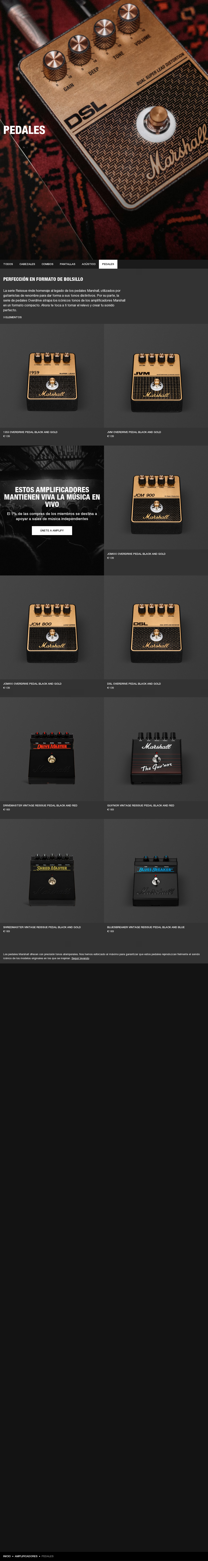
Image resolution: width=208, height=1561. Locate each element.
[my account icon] (184, 18)
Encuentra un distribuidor (162, 8)
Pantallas (67, 264)
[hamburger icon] (197, 18)
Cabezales (27, 264)
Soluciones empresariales (110, 8)
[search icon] (178, 18)
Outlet (187, 8)
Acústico (89, 264)
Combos (47, 264)
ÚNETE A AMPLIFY (52, 530)
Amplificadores (26, 1556)
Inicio (7, 1556)
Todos (8, 264)
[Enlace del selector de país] (197, 8)
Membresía (136, 8)
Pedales (108, 264)
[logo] (16, 16)
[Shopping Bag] (191, 18)
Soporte (166, 18)
